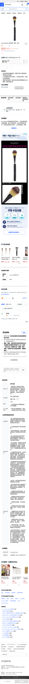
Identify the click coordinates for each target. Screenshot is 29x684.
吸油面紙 (13, 592)
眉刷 (8, 598)
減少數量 (11, 68)
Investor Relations (11, 644)
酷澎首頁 (3, 13)
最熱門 (3, 304)
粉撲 (2, 592)
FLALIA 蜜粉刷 (5, 633)
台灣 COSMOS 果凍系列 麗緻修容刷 (10, 621)
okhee (19, 601)
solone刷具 (22, 598)
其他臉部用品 (20, 592)
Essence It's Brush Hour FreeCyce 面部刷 (11, 629)
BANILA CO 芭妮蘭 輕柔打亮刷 (9, 623)
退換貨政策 (3, 646)
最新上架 (8, 304)
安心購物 (3, 648)
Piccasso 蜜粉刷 (6, 619)
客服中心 (26, 1)
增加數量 (2, 68)
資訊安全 (9, 648)
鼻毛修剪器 (7, 592)
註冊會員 (22, 1)
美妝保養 (9, 13)
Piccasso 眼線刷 (6, 637)
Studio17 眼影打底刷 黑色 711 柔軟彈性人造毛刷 (13, 613)
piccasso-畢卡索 (4, 601)
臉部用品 (20, 13)
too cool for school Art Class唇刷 (9, 627)
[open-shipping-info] (14, 57)
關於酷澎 (3, 644)
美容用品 (14, 13)
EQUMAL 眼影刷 (6, 611)
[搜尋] (26, 9)
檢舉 (23, 370)
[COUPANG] (6, 661)
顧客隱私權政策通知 (21, 646)
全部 (3, 9)
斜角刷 (16, 598)
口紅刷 (11, 598)
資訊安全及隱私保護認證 (19, 648)
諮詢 (24, 332)
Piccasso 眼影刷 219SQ (7, 631)
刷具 (24, 13)
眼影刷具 (3, 598)
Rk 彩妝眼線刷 (5, 635)
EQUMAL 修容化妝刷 (7, 625)
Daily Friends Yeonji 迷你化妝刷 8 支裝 (10, 615)
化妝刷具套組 (13, 601)
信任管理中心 (11, 646)
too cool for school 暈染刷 (8, 609)
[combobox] (22, 304)
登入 (18, 1)
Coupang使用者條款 (22, 644)
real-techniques (4, 603)
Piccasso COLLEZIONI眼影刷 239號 (10, 617)
